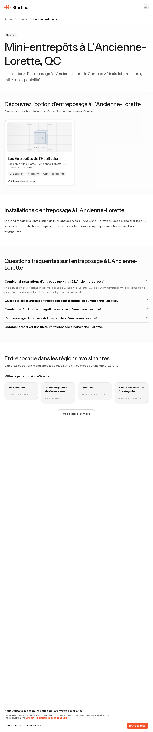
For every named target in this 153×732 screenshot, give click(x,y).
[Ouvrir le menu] (146, 7)
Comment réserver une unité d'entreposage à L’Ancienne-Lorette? (54, 327)
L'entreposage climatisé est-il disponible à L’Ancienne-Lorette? (51, 318)
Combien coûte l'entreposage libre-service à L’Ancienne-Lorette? (53, 309)
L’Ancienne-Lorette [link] (45, 19)
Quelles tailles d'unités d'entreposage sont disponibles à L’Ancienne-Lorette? (61, 300)
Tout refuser (14, 725)
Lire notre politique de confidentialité (46, 717)
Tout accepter (137, 725)
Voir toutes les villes (76, 413)
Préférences (34, 725)
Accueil (9, 19)
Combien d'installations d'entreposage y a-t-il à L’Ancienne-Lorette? (55, 281)
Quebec (23, 19)
